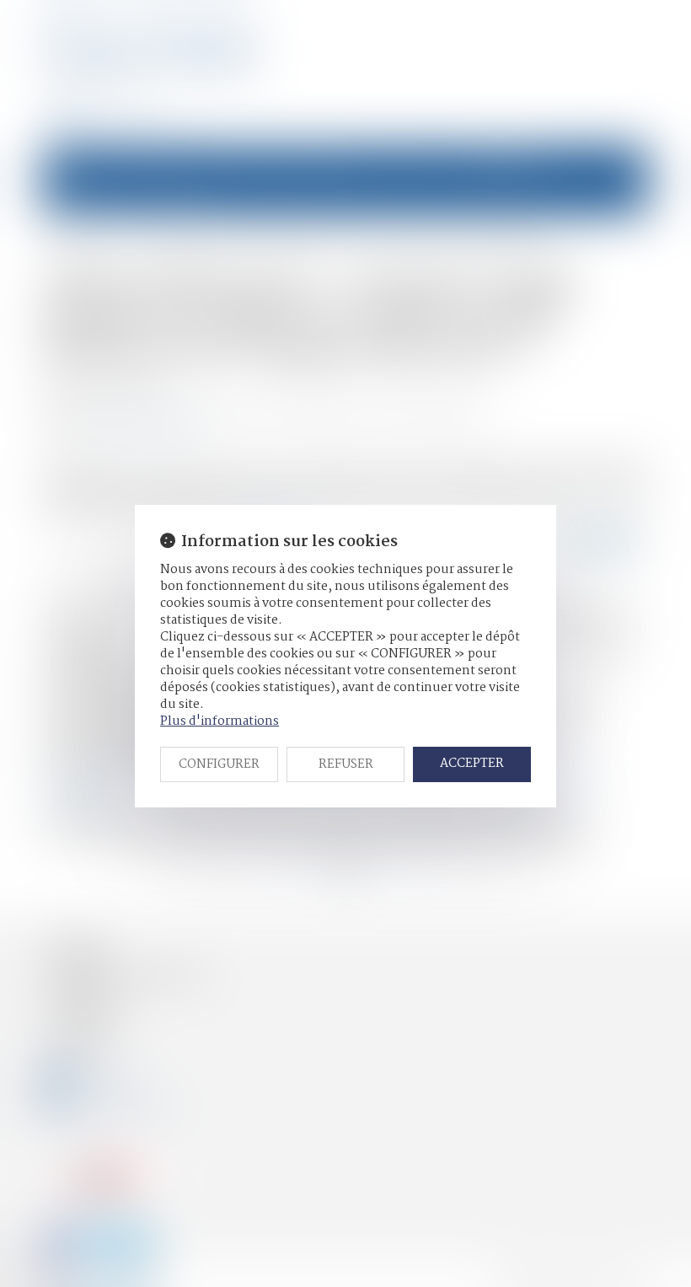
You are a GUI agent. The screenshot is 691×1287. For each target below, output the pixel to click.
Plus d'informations (219, 721)
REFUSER (346, 764)
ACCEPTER (472, 763)
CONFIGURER (219, 764)
